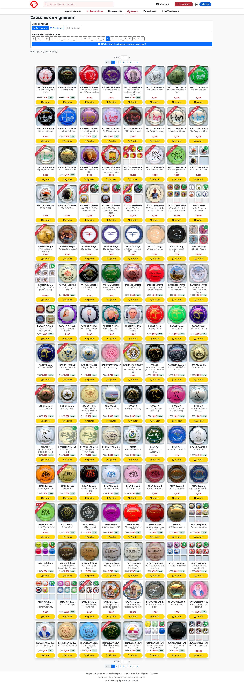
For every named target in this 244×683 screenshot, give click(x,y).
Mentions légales (139, 673)
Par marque (41, 28)
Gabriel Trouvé (131, 680)
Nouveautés (115, 11)
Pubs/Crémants (170, 11)
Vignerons (132, 11)
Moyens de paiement (96, 673)
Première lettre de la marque (46, 34)
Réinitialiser (75, 28)
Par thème (58, 28)
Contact (154, 673)
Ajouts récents (73, 11)
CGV (126, 673)
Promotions (96, 11)
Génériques (149, 11)
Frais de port (115, 673)
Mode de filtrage (40, 23)
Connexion (185, 4)
